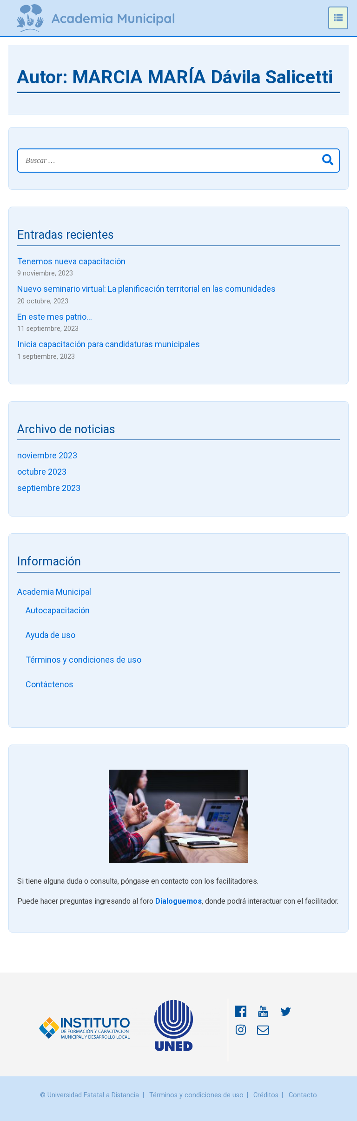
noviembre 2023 (47, 455)
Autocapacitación (58, 610)
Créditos (265, 1095)
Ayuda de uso (50, 635)
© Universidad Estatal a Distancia (89, 1095)
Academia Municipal (54, 592)
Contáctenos (49, 684)
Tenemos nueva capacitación (71, 261)
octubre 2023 (41, 472)
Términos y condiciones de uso (83, 660)
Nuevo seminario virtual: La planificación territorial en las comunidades (146, 289)
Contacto (303, 1095)
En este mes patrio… (54, 317)
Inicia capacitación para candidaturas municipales (108, 344)
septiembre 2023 (48, 488)
